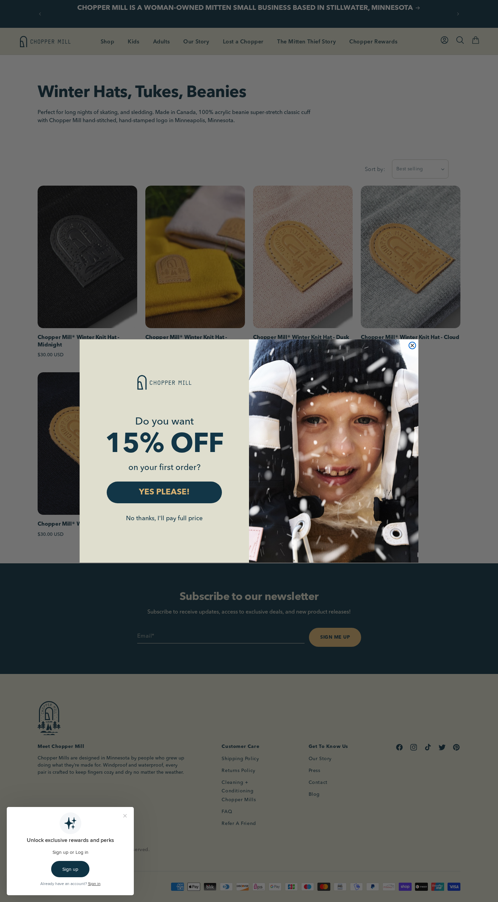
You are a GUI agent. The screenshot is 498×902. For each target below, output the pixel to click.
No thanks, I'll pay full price (164, 518)
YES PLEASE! (164, 492)
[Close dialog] (412, 345)
